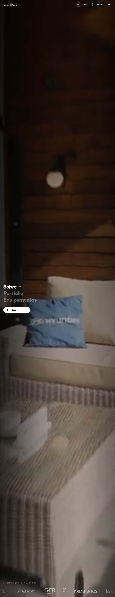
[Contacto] (85, 4)
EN (78, 4)
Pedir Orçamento (14, 310)
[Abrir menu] (109, 4)
